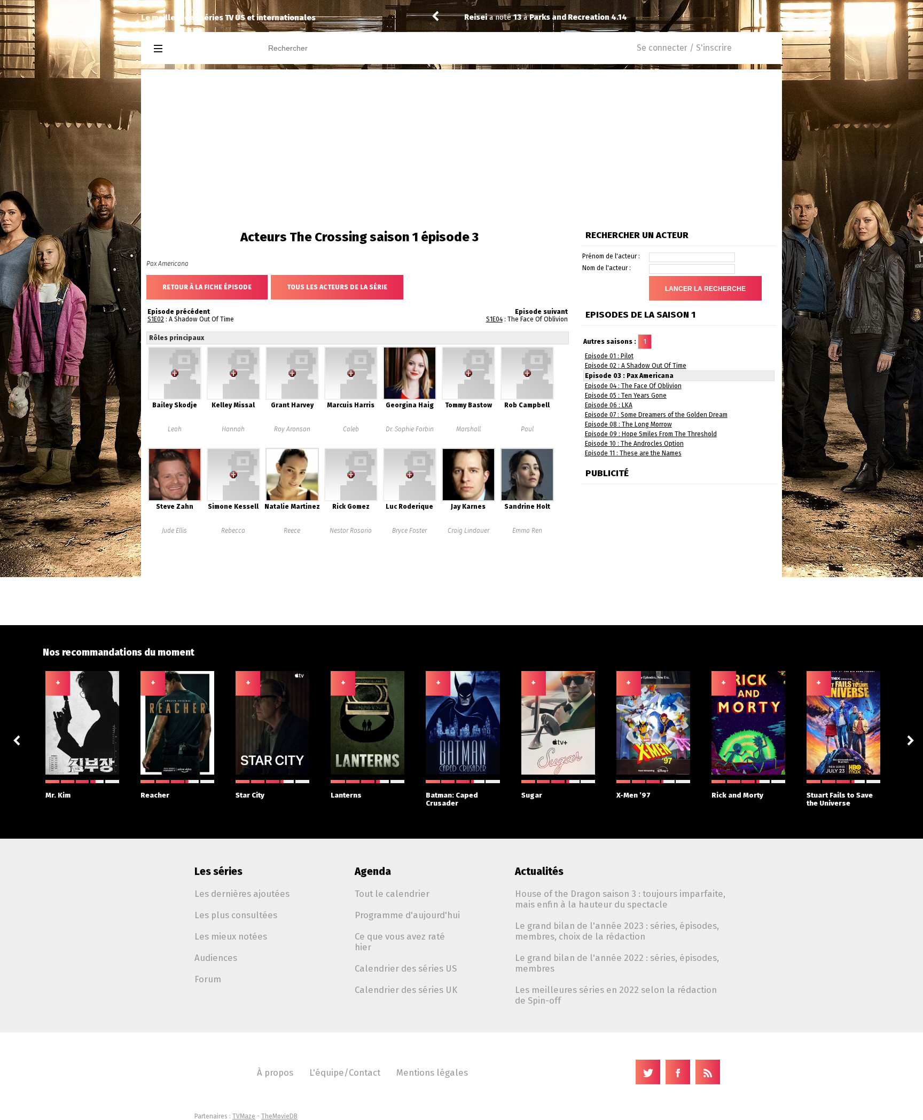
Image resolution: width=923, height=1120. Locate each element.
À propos (275, 1072)
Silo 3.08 (555, 17)
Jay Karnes (468, 506)
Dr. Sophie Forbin (410, 429)
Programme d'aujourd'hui (407, 915)
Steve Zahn (174, 506)
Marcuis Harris (350, 405)
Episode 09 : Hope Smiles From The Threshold (651, 434)
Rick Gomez (351, 506)
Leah (175, 429)
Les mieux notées (230, 936)
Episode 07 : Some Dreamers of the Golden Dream (656, 415)
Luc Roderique (409, 506)
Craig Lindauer (468, 530)
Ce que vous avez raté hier (400, 941)
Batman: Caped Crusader (452, 799)
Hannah (233, 429)
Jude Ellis (174, 530)
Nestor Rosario (351, 530)
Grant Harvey (292, 405)
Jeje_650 (480, 17)
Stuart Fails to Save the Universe (840, 799)
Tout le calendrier (392, 893)
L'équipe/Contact (344, 1072)
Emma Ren (527, 530)
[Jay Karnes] (468, 499)
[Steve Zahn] (174, 499)
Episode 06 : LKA (608, 405)
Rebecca (233, 530)
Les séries (218, 871)
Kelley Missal (233, 405)
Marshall (468, 429)
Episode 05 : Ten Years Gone (626, 395)
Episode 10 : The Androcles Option (634, 443)
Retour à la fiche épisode (207, 287)
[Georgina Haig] (409, 397)
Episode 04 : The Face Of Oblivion (633, 386)
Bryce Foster (409, 530)
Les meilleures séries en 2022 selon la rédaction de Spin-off (616, 995)
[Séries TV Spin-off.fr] (200, 48)
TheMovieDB (279, 1116)
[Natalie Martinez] (292, 499)
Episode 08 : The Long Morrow (628, 424)
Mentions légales (432, 1072)
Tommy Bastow (468, 405)
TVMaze (243, 1116)
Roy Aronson (292, 429)
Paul (527, 429)
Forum (207, 979)
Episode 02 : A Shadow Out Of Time (635, 365)
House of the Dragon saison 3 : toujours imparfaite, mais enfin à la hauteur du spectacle (620, 899)
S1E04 (494, 319)
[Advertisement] (461, 149)
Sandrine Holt (527, 506)
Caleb (351, 429)
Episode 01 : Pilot (609, 356)
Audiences (215, 957)
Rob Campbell (527, 405)
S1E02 (155, 319)
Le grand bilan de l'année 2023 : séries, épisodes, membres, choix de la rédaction (617, 931)
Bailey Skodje (174, 405)
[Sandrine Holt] (527, 499)
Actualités (539, 871)
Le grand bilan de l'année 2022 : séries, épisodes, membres (617, 963)
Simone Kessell (233, 506)
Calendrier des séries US (406, 968)
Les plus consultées (235, 915)
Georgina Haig (410, 405)
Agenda (373, 871)
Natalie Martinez (292, 506)
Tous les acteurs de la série (337, 287)
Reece (292, 530)
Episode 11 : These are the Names (633, 453)
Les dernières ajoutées (242, 893)
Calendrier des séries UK (406, 989)
